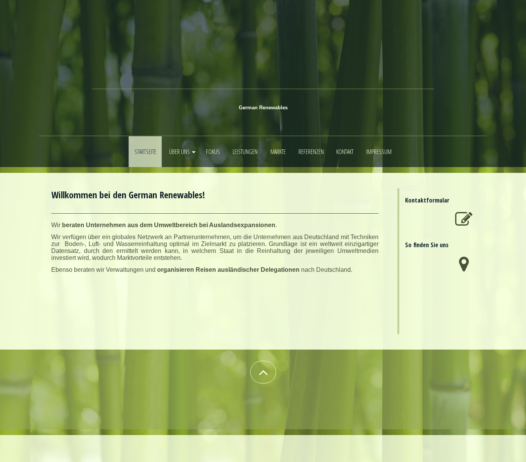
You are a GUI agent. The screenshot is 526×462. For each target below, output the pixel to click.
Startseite (145, 151)
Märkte (278, 151)
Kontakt (344, 151)
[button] (263, 372)
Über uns (179, 151)
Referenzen (311, 151)
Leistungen (245, 151)
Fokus (213, 151)
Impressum (379, 151)
